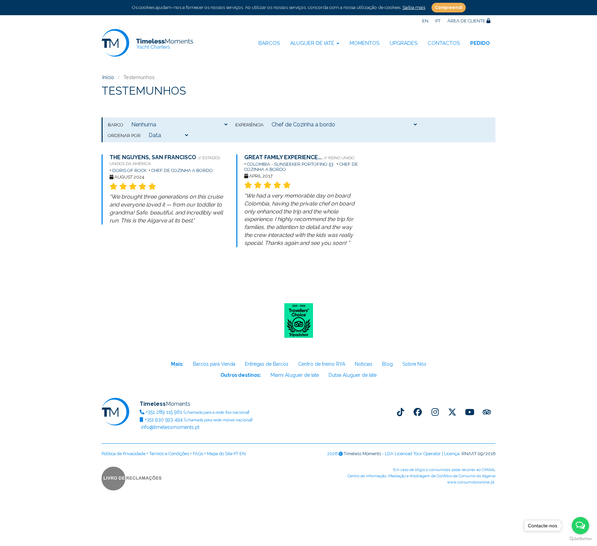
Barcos (269, 43)
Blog (387, 364)
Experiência (249, 124)
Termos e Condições (169, 453)
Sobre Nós (414, 364)
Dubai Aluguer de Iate (353, 375)
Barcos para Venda (214, 364)
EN (425, 20)
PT (437, 20)
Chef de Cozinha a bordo (182, 170)
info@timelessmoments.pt (169, 427)
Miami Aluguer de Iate (295, 375)
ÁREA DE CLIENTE (466, 20)
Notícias (363, 364)
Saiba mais (413, 7)
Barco (115, 124)
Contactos (444, 43)
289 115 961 (164, 412)
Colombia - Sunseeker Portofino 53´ (291, 164)
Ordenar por (124, 135)
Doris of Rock (129, 170)
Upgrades (403, 43)
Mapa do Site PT (222, 453)
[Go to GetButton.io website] (580, 539)
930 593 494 (164, 419)
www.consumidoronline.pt (470, 482)
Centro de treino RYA (321, 364)
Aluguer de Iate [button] (313, 43)
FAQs (198, 453)
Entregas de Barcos (266, 364)
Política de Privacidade (123, 453)
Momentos (364, 43)
